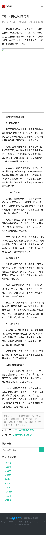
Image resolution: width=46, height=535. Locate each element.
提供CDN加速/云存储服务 (30, 518)
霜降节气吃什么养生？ (23, 435)
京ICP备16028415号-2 (23, 525)
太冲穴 (8, 475)
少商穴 (8, 499)
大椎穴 (8, 483)
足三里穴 (9, 491)
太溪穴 (8, 471)
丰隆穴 (8, 487)
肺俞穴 (8, 467)
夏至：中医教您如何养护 (24, 430)
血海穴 (8, 479)
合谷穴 (8, 463)
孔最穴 (8, 495)
